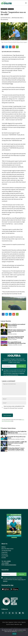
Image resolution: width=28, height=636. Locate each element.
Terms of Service (8, 421)
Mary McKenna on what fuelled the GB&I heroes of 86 (17, 432)
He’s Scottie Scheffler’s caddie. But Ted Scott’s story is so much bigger (17, 443)
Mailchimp (22, 373)
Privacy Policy (15, 373)
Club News (10, 339)
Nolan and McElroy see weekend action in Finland (16, 325)
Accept (14, 633)
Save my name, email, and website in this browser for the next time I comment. (14, 407)
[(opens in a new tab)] (14, 525)
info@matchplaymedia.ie (10, 564)
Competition (10, 344)
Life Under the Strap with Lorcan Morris (16, 437)
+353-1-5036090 (7, 561)
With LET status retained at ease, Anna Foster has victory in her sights (17, 331)
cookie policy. (20, 631)
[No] (26, 632)
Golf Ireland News (18, 433)
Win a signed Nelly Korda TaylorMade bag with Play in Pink (17, 342)
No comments (4, 19)
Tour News (10, 9)
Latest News (4, 9)
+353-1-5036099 (5, 563)
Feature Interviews (11, 433)
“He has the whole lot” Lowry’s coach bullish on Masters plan (16, 448)
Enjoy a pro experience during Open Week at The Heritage (16, 337)
